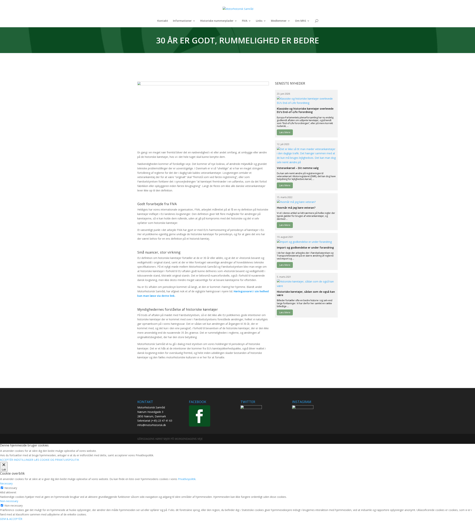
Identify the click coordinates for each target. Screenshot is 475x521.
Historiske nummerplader (216, 20)
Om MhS (300, 20)
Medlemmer (278, 20)
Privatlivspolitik (187, 479)
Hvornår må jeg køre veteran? (296, 207)
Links (259, 20)
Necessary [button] (6, 483)
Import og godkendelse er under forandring (305, 247)
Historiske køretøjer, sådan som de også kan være (306, 293)
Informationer (182, 20)
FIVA (244, 20)
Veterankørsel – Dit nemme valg (298, 168)
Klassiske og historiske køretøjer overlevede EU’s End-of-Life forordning (305, 110)
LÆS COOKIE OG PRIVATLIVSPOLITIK (56, 459)
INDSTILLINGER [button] (23, 459)
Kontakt (162, 20)
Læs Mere (284, 132)
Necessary (10, 488)
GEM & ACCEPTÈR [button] (11, 519)
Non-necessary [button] (9, 501)
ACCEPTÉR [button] (6, 459)
